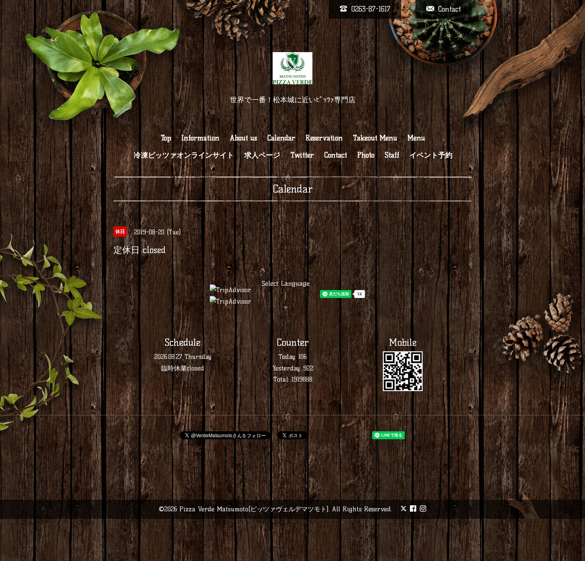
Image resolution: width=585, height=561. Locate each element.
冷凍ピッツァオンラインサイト (184, 155)
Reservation (324, 138)
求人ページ (262, 155)
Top (166, 138)
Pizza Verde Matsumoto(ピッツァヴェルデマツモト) (253, 509)
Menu (416, 138)
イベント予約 (431, 155)
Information (200, 138)
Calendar (281, 138)
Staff (392, 155)
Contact (335, 155)
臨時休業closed (182, 368)
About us (243, 138)
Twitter (302, 155)
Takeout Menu (375, 138)
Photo (365, 155)
